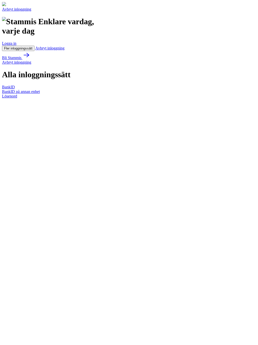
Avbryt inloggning (16, 9)
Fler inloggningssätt (18, 48)
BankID (8, 87)
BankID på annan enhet (21, 91)
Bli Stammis (12, 58)
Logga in (9, 43)
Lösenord (9, 96)
